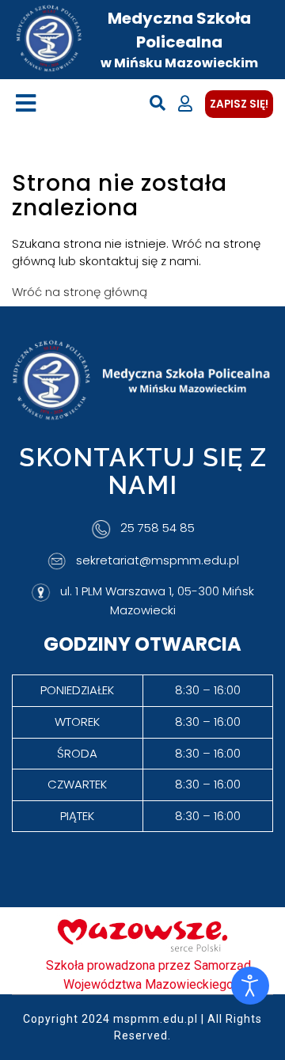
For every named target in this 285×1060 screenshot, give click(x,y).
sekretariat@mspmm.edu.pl (157, 560)
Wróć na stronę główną (79, 291)
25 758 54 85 (157, 528)
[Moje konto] (185, 104)
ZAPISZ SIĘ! (239, 104)
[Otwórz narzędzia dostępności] (250, 986)
